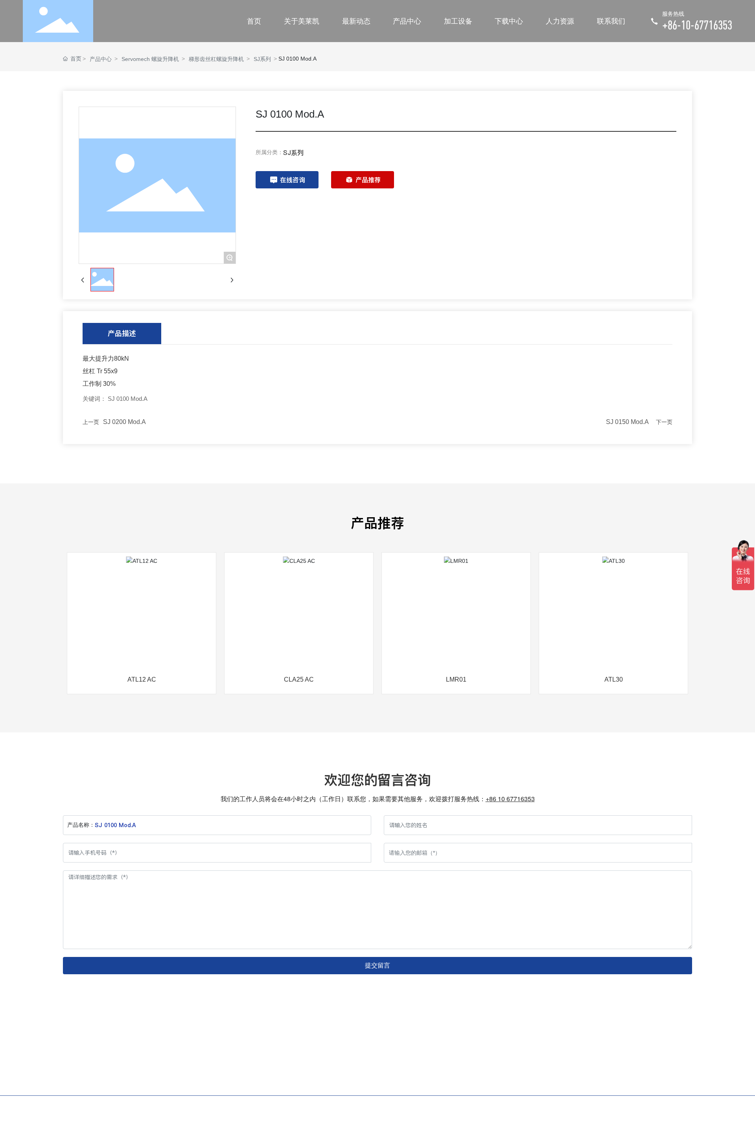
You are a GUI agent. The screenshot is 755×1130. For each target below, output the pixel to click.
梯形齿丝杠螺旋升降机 (216, 59)
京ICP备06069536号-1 (592, 1110)
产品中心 (101, 59)
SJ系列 (262, 59)
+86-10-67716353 (697, 25)
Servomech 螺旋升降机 (150, 59)
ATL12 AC (141, 679)
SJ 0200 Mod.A (124, 421)
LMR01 (456, 679)
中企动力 (662, 1110)
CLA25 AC (299, 679)
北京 (686, 1110)
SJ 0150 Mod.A (627, 421)
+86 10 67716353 (510, 798)
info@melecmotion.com (586, 1082)
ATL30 (613, 679)
